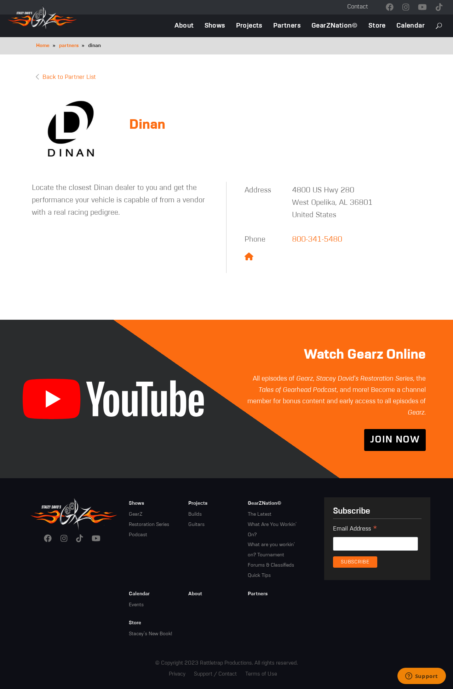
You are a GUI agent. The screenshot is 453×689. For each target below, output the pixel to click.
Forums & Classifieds (271, 565)
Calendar (410, 25)
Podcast (138, 534)
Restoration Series (149, 524)
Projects (249, 25)
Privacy (177, 674)
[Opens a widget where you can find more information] (421, 676)
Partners (287, 25)
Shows (215, 25)
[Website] (249, 257)
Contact (357, 7)
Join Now (395, 440)
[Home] (74, 514)
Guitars (196, 524)
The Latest (259, 514)
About (184, 25)
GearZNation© (334, 25)
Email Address (355, 529)
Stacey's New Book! (150, 633)
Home (43, 45)
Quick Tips (259, 575)
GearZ (135, 514)
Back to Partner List (69, 77)
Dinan (147, 125)
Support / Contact (215, 674)
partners (69, 45)
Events (136, 604)
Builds (195, 514)
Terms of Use (261, 674)
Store (377, 25)
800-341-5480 (317, 239)
